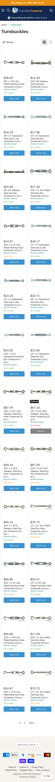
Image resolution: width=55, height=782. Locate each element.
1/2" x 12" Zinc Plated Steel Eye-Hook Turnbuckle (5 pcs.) (40, 528)
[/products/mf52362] (41, 507)
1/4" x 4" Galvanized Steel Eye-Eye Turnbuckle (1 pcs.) (39, 356)
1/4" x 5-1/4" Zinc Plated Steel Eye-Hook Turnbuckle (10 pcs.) (40, 585)
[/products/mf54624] (14, 280)
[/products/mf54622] (41, 280)
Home (4, 25)
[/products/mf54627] (41, 226)
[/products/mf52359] (14, 564)
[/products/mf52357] (14, 618)
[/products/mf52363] (14, 507)
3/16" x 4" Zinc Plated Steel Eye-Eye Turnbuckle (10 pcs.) (40, 193)
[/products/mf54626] (14, 117)
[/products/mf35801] (41, 62)
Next (31, 723)
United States (26, 745)
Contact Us (23, 767)
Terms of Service (43, 770)
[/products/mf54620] (41, 335)
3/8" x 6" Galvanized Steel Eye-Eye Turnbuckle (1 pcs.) (39, 302)
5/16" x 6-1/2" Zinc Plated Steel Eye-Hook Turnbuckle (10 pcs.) (14, 585)
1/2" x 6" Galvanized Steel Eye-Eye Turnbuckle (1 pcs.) (39, 138)
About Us (12, 767)
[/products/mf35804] (14, 171)
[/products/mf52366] (14, 449)
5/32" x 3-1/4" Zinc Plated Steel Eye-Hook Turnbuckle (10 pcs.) (14, 695)
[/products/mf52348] (41, 171)
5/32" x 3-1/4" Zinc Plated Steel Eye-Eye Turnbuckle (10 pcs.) (13, 247)
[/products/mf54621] (14, 335)
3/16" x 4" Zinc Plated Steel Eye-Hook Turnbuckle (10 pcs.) (40, 640)
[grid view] (44, 42)
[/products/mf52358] (41, 564)
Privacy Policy (37, 767)
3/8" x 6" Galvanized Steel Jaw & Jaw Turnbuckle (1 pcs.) (13, 138)
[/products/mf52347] (14, 226)
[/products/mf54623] (41, 117)
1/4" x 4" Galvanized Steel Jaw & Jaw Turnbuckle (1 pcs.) (13, 302)
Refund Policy (11, 770)
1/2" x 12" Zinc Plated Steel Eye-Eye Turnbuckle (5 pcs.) (40, 695)
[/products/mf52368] (14, 392)
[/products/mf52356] (41, 618)
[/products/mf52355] (14, 673)
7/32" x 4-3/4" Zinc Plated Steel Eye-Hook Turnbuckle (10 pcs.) (14, 640)
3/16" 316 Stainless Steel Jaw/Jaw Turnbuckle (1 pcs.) (39, 84)
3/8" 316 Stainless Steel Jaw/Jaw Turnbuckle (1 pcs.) (12, 193)
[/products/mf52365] (41, 449)
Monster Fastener (10, 90)
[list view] (50, 42)
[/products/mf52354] (41, 673)
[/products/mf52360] (14, 62)
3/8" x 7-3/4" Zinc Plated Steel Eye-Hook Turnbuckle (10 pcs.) (14, 84)
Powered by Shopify (27, 777)
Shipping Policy (26, 770)
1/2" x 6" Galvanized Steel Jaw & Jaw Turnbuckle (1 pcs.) (39, 247)
